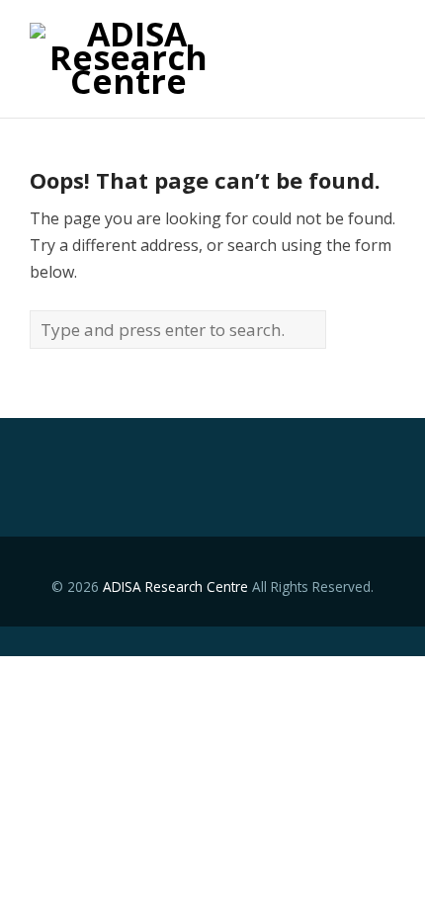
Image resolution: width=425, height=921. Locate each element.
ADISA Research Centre (175, 586)
